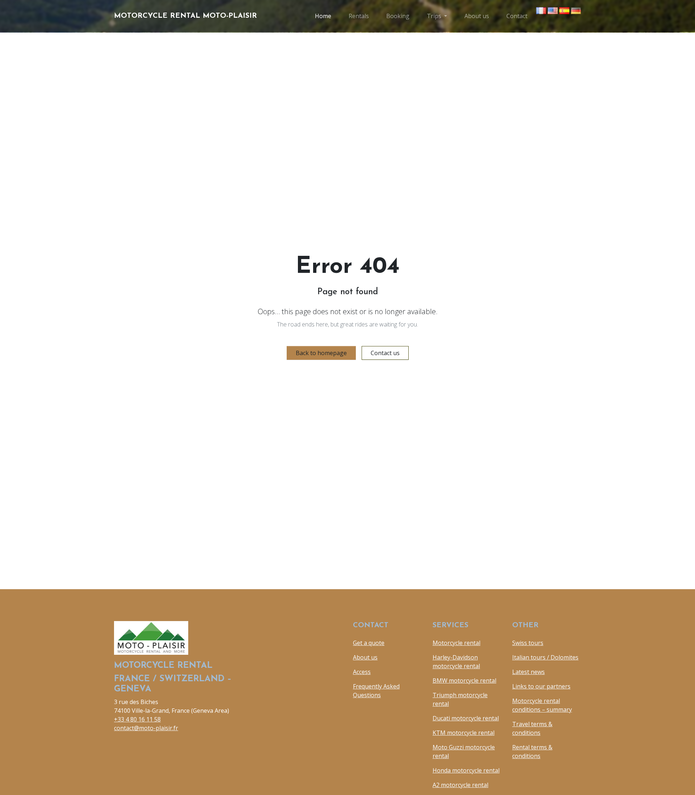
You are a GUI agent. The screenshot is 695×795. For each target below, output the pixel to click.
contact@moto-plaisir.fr (146, 728)
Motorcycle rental (456, 643)
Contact (516, 16)
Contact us (385, 353)
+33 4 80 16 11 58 (137, 719)
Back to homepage (321, 353)
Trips (434, 16)
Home (323, 16)
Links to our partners (541, 686)
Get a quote (368, 643)
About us (476, 16)
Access (362, 672)
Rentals (359, 16)
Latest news (528, 672)
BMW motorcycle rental (464, 680)
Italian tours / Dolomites (545, 657)
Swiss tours (527, 643)
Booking (397, 16)
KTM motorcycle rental (463, 733)
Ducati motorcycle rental (466, 718)
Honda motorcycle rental (466, 770)
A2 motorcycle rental (460, 785)
